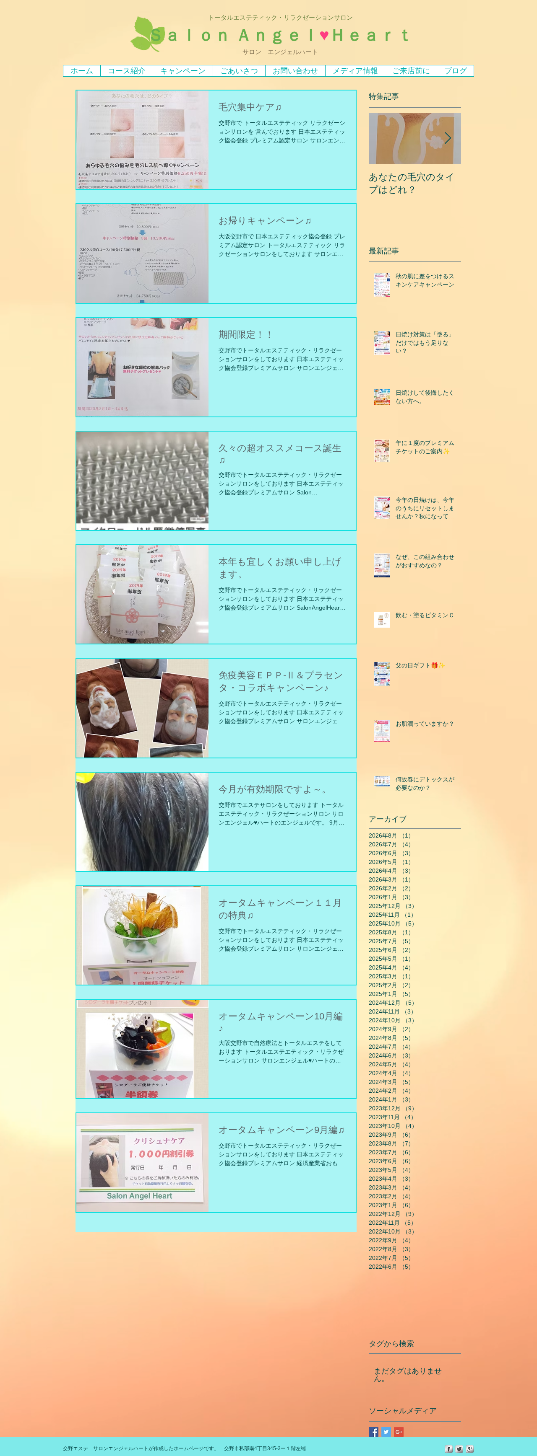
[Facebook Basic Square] (373, 1432)
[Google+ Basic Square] (399, 1432)
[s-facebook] (449, 1449)
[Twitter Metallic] (459, 1449)
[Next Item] (447, 138)
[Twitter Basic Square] (386, 1432)
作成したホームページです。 (186, 1448)
